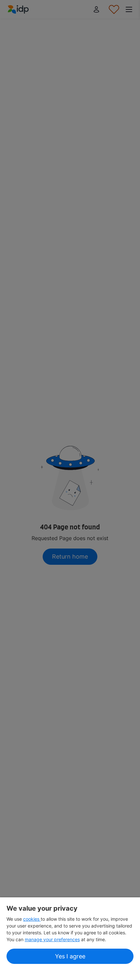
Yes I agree (70, 956)
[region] (70, 935)
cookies (32, 919)
